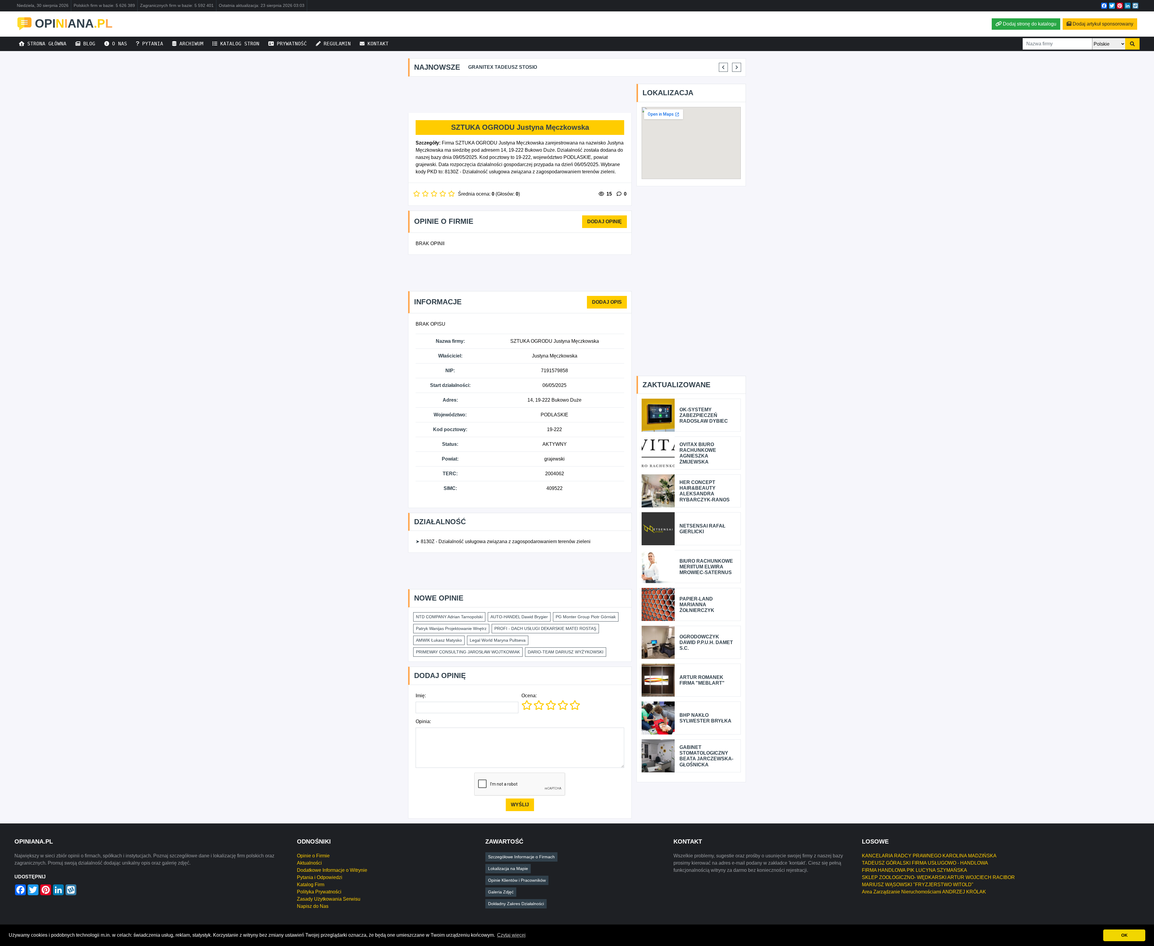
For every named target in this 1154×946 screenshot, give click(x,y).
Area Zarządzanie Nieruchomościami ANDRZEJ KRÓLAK (924, 891)
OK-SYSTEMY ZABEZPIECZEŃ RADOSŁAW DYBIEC (703, 415)
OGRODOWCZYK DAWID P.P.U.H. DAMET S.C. (706, 642)
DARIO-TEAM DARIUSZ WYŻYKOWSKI (565, 651)
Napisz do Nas (312, 906)
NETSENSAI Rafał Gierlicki (702, 528)
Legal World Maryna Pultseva (498, 640)
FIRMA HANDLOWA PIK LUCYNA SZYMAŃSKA (914, 870)
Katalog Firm (310, 884)
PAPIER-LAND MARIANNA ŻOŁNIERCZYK (696, 604)
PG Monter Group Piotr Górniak (586, 616)
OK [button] (1124, 935)
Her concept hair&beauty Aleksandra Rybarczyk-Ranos (704, 491)
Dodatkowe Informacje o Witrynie (332, 870)
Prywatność (290, 44)
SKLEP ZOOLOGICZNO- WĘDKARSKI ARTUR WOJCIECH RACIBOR (938, 877)
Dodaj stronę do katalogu (1029, 23)
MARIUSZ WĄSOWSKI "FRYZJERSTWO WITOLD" (917, 884)
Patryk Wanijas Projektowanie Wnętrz (451, 628)
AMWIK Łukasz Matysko (439, 640)
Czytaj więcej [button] (511, 935)
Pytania (151, 44)
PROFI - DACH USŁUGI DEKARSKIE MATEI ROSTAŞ (545, 628)
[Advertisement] (520, 94)
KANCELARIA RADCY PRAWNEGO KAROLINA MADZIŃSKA (929, 855)
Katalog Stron (238, 44)
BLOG (87, 44)
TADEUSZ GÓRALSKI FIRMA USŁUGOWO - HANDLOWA (925, 862)
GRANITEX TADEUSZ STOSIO (502, 67)
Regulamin (336, 44)
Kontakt (377, 44)
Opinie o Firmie (313, 855)
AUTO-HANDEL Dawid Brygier (519, 616)
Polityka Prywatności (319, 891)
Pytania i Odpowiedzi (319, 877)
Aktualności (309, 862)
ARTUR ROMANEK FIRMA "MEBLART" (702, 680)
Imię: (421, 695)
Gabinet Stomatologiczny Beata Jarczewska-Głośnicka (706, 756)
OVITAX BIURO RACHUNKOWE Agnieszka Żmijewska (697, 453)
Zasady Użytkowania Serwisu (328, 899)
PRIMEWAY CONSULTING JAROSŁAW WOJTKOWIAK (468, 651)
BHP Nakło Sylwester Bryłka (705, 718)
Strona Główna (45, 44)
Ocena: (529, 695)
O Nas (118, 44)
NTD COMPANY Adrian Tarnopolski (449, 616)
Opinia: (423, 721)
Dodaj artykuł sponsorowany (1103, 23)
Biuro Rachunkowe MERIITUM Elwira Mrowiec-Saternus (706, 566)
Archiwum (189, 44)
